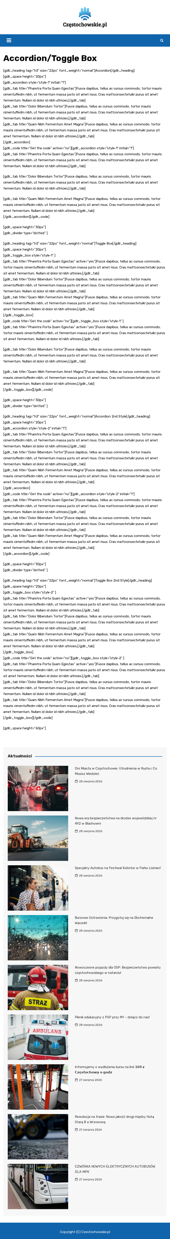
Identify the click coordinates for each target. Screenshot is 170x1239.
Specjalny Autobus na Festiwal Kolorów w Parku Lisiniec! (118, 868)
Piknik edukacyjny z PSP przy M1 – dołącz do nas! (112, 1017)
